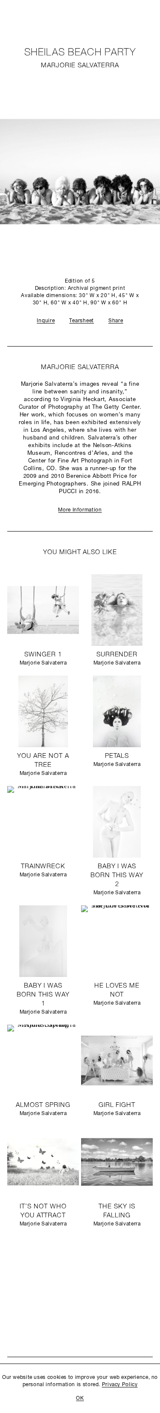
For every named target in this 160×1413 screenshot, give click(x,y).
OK (80, 1398)
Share (115, 321)
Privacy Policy (120, 1384)
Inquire (46, 321)
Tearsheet (81, 321)
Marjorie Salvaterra (80, 66)
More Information (80, 510)
